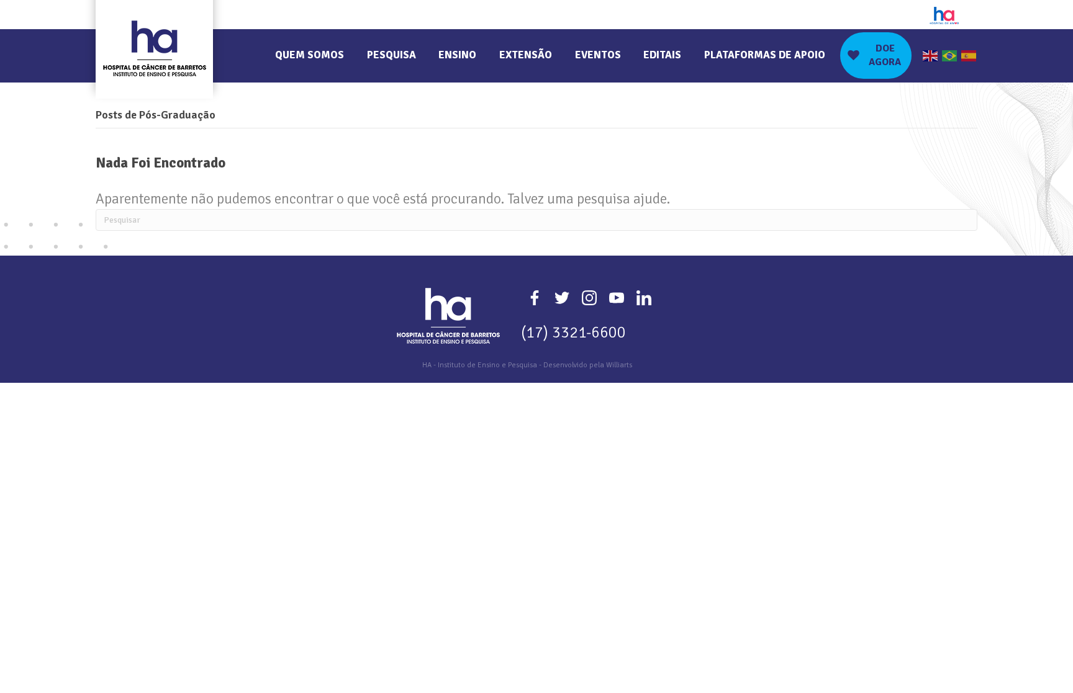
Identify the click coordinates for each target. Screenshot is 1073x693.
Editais (662, 54)
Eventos (598, 54)
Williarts (619, 365)
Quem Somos (309, 54)
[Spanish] (969, 55)
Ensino (457, 54)
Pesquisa (391, 54)
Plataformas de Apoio (764, 54)
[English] (931, 55)
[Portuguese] (950, 55)
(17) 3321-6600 (573, 332)
